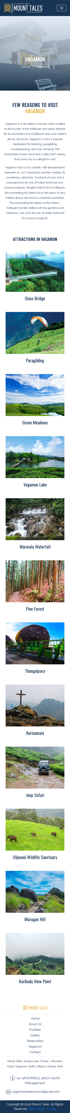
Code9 (51, 1109)
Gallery (35, 1035)
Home (25, 66)
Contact (35, 1052)
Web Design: (37, 1109)
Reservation (35, 1041)
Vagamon (42, 66)
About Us (35, 1024)
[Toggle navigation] (61, 8)
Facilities (35, 1030)
